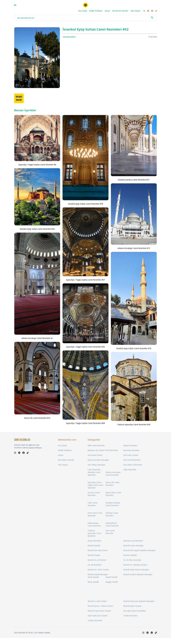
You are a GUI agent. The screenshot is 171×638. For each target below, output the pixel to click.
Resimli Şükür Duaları (132, 606)
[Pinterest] (148, 10)
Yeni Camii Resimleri (110, 531)
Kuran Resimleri (94, 540)
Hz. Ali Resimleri (94, 564)
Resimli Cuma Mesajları (133, 545)
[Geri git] (15, 5)
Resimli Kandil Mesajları (98, 574)
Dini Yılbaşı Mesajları (96, 464)
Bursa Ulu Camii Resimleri (112, 483)
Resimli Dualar (94, 555)
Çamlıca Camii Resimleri (94, 493)
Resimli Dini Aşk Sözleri (98, 550)
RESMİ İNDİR (19, 98)
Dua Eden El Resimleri (132, 464)
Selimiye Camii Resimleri (112, 514)
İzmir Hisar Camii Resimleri (95, 514)
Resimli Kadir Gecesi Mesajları (136, 569)
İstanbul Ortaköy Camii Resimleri (113, 504)
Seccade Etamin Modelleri (134, 611)
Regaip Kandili (112, 582)
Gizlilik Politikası (95, 10)
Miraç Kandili (93, 582)
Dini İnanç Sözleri (130, 455)
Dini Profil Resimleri (131, 460)
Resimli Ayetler (94, 545)
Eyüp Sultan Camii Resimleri (113, 493)
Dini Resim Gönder (120, 10)
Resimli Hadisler (130, 555)
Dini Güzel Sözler (95, 455)
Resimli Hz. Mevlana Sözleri (135, 564)
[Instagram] (144, 10)
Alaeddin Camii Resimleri (94, 473)
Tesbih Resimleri (130, 615)
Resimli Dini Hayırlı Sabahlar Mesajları (139, 550)
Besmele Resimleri (131, 450)
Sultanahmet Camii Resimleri (112, 524)
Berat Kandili (93, 577)
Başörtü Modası (130, 445)
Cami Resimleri (69, 37)
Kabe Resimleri (129, 469)
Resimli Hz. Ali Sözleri (97, 560)
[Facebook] (152, 10)
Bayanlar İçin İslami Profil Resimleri (103, 450)
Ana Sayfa (82, 10)
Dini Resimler (20, 632)
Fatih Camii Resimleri (92, 504)
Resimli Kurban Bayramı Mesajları (137, 574)
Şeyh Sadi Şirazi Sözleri (98, 615)
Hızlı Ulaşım (135, 10)
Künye (107, 10)
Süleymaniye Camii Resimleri (94, 524)
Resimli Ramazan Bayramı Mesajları (138, 601)
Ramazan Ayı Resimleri (133, 540)
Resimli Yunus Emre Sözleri (99, 611)
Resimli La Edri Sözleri (97, 601)
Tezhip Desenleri (95, 620)
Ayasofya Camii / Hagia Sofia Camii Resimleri (95, 485)
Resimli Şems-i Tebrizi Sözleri (100, 606)
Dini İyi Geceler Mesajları (98, 460)
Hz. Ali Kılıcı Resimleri (132, 560)
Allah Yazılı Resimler (96, 445)
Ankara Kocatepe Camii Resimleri (113, 473)
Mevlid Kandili (111, 577)
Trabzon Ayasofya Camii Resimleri (94, 533)
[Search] (152, 17)
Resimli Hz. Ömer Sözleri (98, 569)
